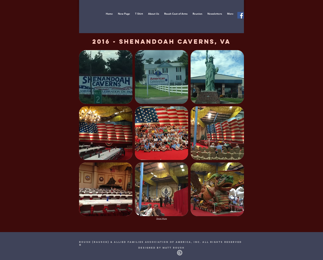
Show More (161, 218)
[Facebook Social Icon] (240, 15)
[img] (105, 77)
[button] (197, 13)
